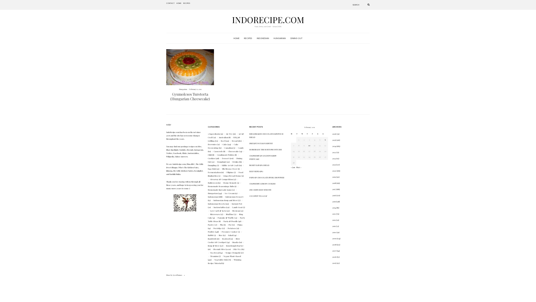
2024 (334, 146)
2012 (334, 220)
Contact (170, 3)
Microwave (215, 214)
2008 (334, 244)
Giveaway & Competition (221, 179)
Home (178, 3)
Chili (210, 155)
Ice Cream (229, 193)
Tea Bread (215, 253)
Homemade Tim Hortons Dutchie (265, 149)
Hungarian (280, 38)
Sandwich (212, 239)
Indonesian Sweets (216, 204)
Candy (241, 148)
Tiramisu (214, 256)
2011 (334, 226)
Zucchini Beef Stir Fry (260, 190)
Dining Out (296, 38)
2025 (334, 140)
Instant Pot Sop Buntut (261, 143)
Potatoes (232, 228)
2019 (334, 177)
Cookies (211, 158)
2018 (334, 183)
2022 (334, 158)
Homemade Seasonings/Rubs (221, 186)
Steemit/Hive (219, 249)
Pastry (211, 225)
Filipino (230, 172)
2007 (334, 251)
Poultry (211, 232)
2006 (334, 257)
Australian (223, 137)
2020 (334, 171)
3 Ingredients (214, 134)
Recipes (186, 3)
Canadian (228, 148)
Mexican (236, 211)
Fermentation (214, 172)
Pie (229, 225)
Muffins (229, 214)
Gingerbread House (232, 176)
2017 (334, 189)
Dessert (225, 158)
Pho (221, 225)
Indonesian (263, 38)
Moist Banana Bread (259, 165)
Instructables (220, 207)
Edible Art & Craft (230, 165)
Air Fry (229, 134)
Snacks (235, 242)
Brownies (212, 144)
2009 (334, 238)
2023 (334, 152)
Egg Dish (212, 169)
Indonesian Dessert (234, 197)
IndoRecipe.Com (268, 19)
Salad (230, 235)
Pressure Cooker (230, 232)
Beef (223, 141)
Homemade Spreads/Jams (220, 190)
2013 (334, 214)
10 (309, 145)
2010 (334, 232)
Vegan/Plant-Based (232, 256)
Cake (224, 144)
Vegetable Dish (221, 260)
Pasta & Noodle (230, 221)
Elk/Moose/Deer (229, 169)
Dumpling (212, 165)
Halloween (212, 183)
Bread (234, 141)
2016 (334, 195)
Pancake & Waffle (226, 218)
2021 (334, 164)
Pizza (239, 225)
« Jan (293, 167)
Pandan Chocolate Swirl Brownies (266, 177)
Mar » (298, 167)
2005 (334, 263)
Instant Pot (237, 204)
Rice (220, 235)
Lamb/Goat (237, 207)
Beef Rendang (256, 171)
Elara (168, 275)
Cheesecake (233, 151)
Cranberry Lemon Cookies (262, 183)
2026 (334, 134)
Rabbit (211, 235)
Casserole (218, 151)
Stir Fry (237, 249)
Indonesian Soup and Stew (225, 200)
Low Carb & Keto (218, 211)
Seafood (226, 239)
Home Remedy (230, 183)
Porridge (217, 228)
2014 (334, 208)
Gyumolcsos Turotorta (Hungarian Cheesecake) (190, 96)
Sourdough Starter (235, 246)
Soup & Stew (213, 246)
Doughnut (221, 162)
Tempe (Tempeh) (232, 253)
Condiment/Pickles (225, 155)
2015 (334, 201)
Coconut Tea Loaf (258, 196)
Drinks (235, 162)
